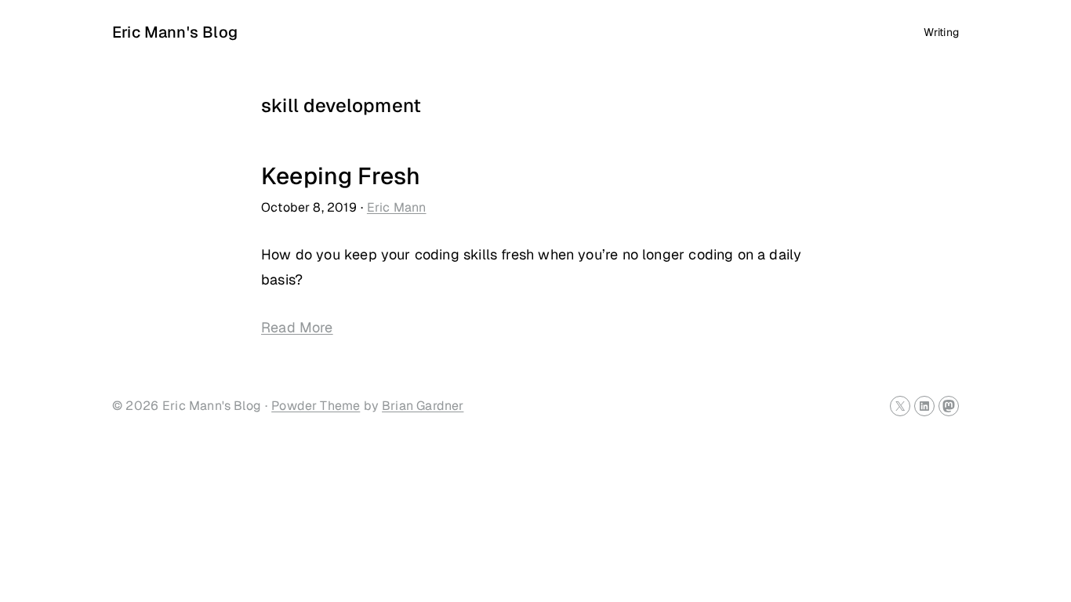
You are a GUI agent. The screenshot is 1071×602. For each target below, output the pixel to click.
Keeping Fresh (340, 176)
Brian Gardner (422, 405)
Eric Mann (397, 207)
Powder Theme (315, 405)
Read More (297, 327)
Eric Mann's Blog (175, 32)
